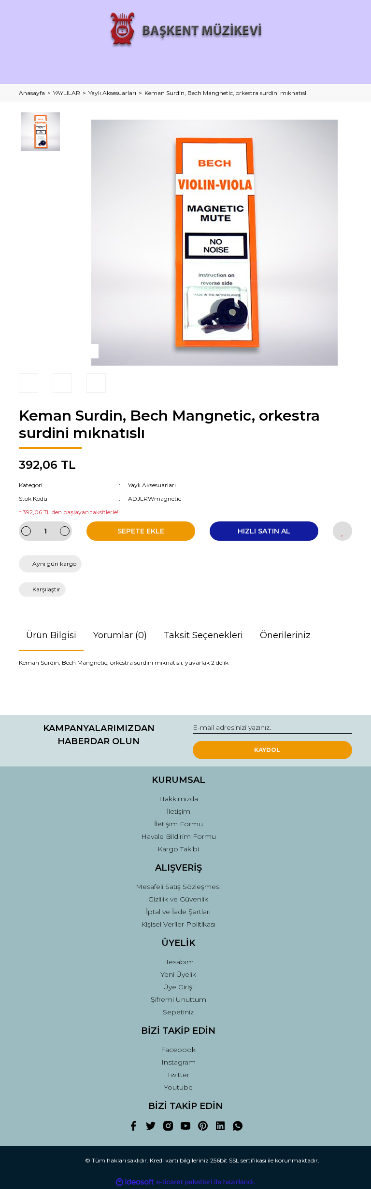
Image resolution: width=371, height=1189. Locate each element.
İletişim (178, 811)
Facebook (178, 1049)
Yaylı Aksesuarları (152, 485)
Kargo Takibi (178, 849)
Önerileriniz (285, 635)
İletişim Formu (178, 824)
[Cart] (340, 67)
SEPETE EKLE (140, 531)
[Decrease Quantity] (26, 531)
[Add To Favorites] (342, 531)
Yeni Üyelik (178, 974)
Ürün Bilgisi (51, 635)
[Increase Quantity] (64, 531)
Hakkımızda (178, 798)
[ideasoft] (134, 1182)
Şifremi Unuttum (178, 999)
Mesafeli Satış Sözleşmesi (178, 886)
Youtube (178, 1087)
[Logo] (186, 30)
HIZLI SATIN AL (264, 531)
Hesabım (178, 961)
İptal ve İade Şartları (178, 911)
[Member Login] (185, 67)
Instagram (178, 1062)
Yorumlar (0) (120, 635)
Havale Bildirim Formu (178, 836)
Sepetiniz (178, 1012)
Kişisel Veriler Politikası (178, 924)
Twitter (178, 1074)
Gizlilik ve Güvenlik (178, 899)
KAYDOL (267, 749)
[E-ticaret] (184, 1182)
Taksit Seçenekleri (203, 635)
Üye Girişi (178, 987)
